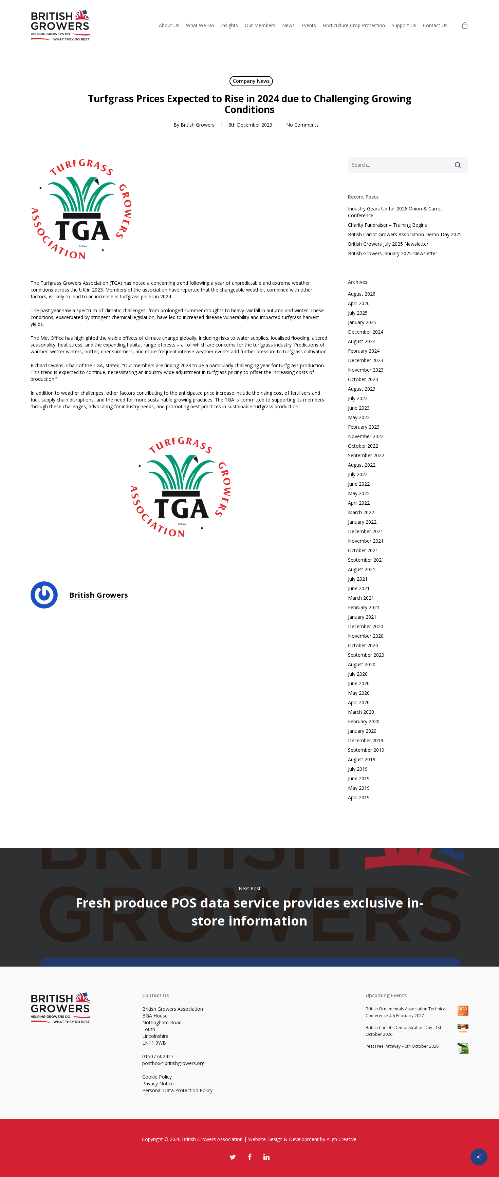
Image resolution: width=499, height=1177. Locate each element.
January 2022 (362, 522)
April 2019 (359, 797)
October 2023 (363, 379)
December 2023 (365, 360)
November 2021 (366, 541)
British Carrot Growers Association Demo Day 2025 (405, 234)
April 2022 (359, 503)
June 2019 (359, 778)
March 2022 (361, 512)
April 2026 (359, 303)
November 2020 (366, 636)
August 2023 (361, 389)
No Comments (302, 125)
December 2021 (365, 531)
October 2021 (363, 550)
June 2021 (359, 588)
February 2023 (364, 427)
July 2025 (358, 313)
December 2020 (365, 626)
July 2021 (358, 579)
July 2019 (358, 769)
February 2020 (364, 721)
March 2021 (361, 598)
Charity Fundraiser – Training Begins (387, 225)
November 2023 (366, 370)
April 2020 (359, 702)
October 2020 (363, 645)
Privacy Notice (158, 1083)
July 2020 (358, 674)
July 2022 (358, 474)
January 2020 (362, 731)
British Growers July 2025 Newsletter (388, 244)
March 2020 (361, 712)
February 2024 (364, 351)
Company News (251, 81)
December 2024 (365, 332)
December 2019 (365, 740)
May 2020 (359, 693)
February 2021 (364, 607)
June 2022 (359, 484)
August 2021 (361, 569)
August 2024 (361, 341)
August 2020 (361, 664)
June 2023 (359, 408)
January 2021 (362, 617)
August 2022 (361, 465)
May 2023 (359, 417)
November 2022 (366, 436)
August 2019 (361, 759)
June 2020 (359, 683)
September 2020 (366, 655)
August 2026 (361, 294)
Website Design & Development (283, 1139)
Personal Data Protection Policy (177, 1090)
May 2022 (359, 493)
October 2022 (363, 446)
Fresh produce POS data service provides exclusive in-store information (249, 907)
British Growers (198, 125)
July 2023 (358, 398)
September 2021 (366, 560)
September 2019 (366, 750)
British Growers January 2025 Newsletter (392, 253)
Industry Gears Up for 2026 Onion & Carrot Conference (395, 212)
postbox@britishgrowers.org (173, 1063)
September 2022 (366, 455)
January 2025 (362, 322)
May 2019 (359, 788)
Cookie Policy (157, 1076)
